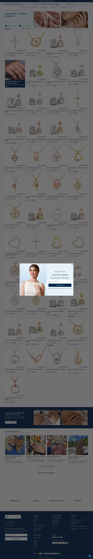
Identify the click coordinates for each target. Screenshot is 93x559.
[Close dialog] (72, 264)
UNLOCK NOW (59, 285)
